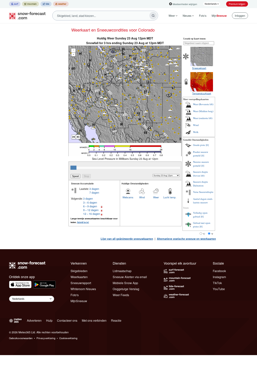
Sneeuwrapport (81, 283)
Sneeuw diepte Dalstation (200, 183)
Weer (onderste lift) (202, 118)
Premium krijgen (237, 3)
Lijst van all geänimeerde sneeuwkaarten (127, 239)
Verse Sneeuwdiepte (203, 192)
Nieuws (187, 15)
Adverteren (34, 320)
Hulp (49, 320)
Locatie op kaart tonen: (194, 38)
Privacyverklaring (45, 338)
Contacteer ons (67, 320)
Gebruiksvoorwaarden (21, 338)
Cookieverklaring (68, 338)
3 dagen (94, 189)
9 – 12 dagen (91, 210)
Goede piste (199, 145)
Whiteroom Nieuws (83, 289)
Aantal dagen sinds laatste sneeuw (202, 200)
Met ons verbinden (94, 320)
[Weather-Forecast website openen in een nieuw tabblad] (61, 4)
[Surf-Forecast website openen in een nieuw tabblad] (15, 4)
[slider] (73, 168)
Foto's (202, 15)
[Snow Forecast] (26, 15)
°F (212, 233)
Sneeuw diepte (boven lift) (200, 173)
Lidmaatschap (122, 271)
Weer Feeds (121, 295)
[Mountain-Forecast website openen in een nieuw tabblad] (30, 4)
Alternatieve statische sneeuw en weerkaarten (186, 239)
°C (204, 233)
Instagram (219, 277)
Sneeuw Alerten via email (130, 277)
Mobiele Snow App (125, 283)
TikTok (217, 283)
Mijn (219, 15)
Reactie (116, 320)
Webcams (127, 197)
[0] (207, 145)
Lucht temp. (169, 197)
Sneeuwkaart (199, 68)
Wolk (195, 132)
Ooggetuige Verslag (126, 289)
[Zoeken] (153, 15)
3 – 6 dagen (90, 202)
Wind (142, 197)
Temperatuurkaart (201, 93)
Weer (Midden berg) (203, 111)
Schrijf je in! (83, 222)
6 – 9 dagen (90, 206)
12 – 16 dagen (91, 214)
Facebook (219, 271)
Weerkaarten (79, 277)
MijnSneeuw (79, 301)
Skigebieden (79, 271)
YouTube (219, 289)
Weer (172, 15)
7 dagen (94, 192)
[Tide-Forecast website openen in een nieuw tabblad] (46, 4)
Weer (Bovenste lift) (203, 104)
